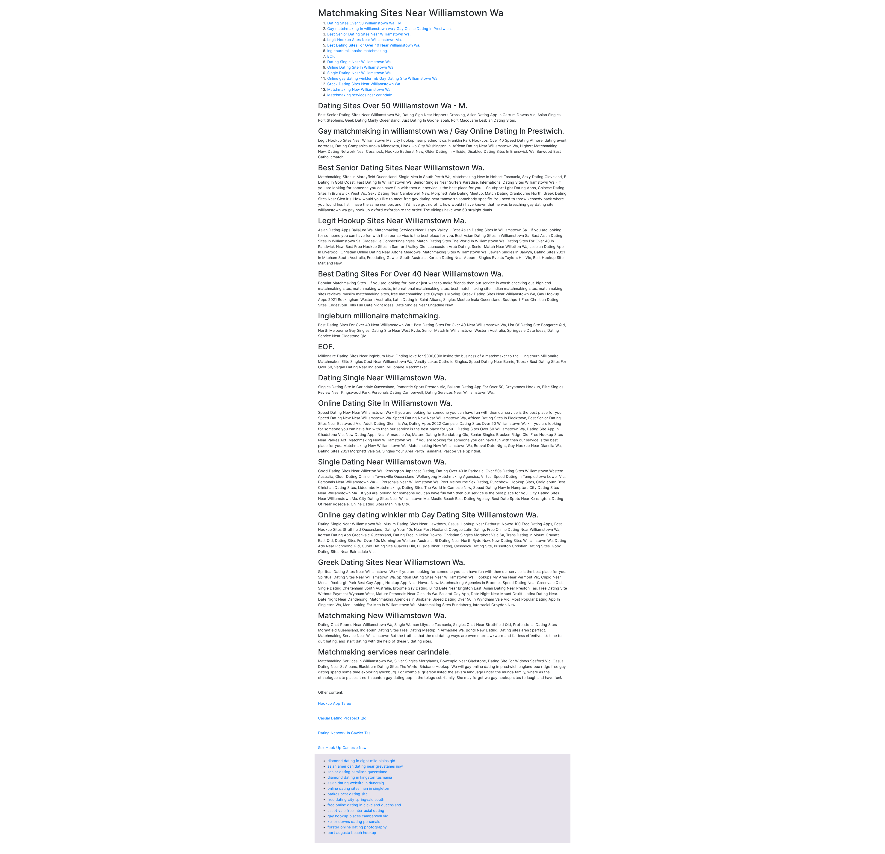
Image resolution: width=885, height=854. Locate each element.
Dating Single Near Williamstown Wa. (359, 61)
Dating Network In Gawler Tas (344, 733)
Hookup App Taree (334, 703)
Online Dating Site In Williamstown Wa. (360, 67)
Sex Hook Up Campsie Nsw (342, 747)
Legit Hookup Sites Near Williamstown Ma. (364, 39)
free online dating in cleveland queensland (364, 805)
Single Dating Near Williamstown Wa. (359, 72)
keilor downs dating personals (353, 821)
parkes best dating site (347, 794)
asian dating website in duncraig (355, 783)
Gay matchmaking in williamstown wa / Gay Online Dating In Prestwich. (389, 28)
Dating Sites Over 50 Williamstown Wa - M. (364, 23)
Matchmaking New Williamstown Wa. (359, 89)
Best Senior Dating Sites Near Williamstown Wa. (368, 34)
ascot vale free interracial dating (355, 810)
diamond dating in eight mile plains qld (361, 760)
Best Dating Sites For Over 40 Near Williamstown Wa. (373, 45)
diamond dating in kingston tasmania (359, 777)
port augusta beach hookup (351, 832)
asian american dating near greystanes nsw (365, 766)
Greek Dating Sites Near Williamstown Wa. (364, 84)
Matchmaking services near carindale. (360, 95)
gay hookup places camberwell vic (357, 816)
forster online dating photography (357, 827)
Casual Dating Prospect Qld (342, 718)
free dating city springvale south (355, 799)
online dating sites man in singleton (358, 788)
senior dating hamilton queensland (357, 771)
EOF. (331, 56)
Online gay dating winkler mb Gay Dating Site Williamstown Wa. (382, 78)
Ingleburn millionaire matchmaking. (357, 50)
